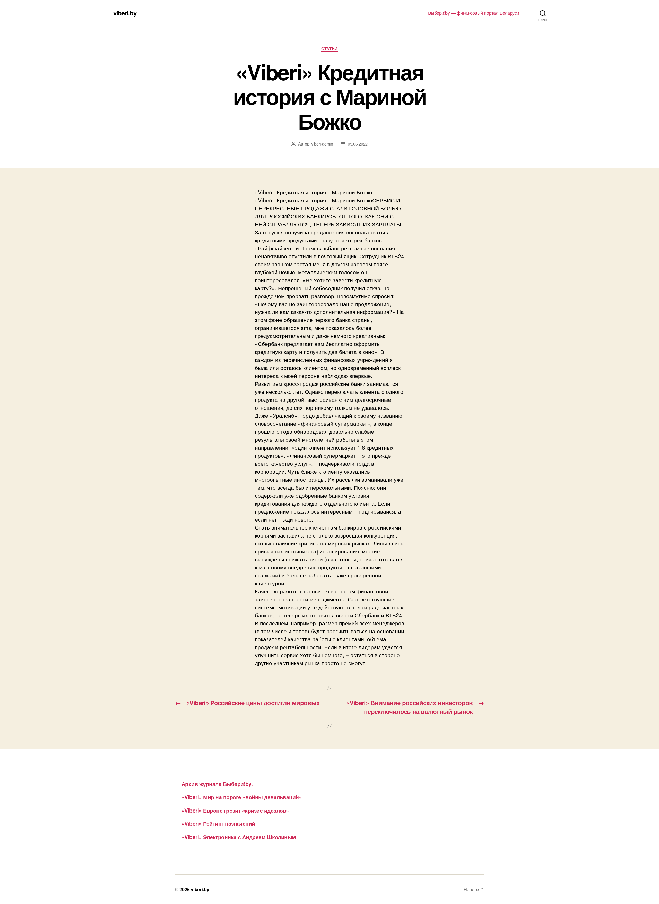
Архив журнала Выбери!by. (217, 784)
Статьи (329, 49)
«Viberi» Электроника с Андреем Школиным (238, 837)
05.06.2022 (358, 144)
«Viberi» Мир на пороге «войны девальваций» (241, 797)
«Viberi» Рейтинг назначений (218, 823)
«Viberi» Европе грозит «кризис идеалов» (235, 810)
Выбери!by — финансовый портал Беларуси (473, 13)
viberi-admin (322, 144)
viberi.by (124, 13)
